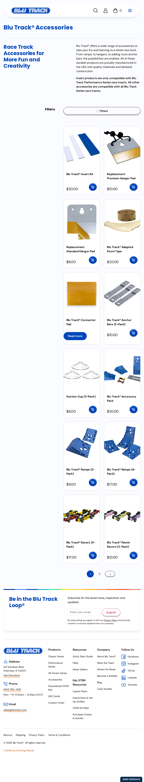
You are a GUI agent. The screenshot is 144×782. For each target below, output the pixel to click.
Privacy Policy (111, 620)
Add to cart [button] (93, 187)
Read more (75, 336)
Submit (111, 612)
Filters (103, 111)
